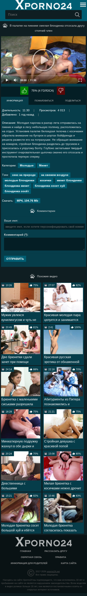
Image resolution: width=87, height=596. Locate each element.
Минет (43, 165)
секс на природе (24, 174)
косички (45, 180)
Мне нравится (24, 91)
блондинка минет (17, 185)
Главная (25, 551)
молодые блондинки (19, 180)
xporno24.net (53, 571)
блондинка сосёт (17, 191)
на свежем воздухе (54, 174)
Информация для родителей (29, 563)
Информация (15, 100)
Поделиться (73, 100)
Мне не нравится (61, 91)
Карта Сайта (68, 563)
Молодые (27, 165)
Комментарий (13, 234)
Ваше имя (10, 220)
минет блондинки (69, 180)
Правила (60, 557)
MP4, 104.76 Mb (27, 200)
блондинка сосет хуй (50, 185)
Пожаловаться (44, 100)
